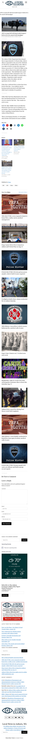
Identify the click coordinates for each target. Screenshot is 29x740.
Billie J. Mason (5, 694)
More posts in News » (23, 192)
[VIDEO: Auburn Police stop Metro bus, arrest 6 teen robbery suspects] (19, 142)
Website (3, 516)
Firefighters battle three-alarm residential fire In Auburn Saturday (14, 300)
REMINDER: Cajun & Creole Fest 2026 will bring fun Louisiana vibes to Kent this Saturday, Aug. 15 (14, 382)
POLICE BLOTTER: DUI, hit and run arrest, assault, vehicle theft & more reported (14, 273)
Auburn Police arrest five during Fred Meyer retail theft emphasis (13, 410)
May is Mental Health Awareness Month (12, 657)
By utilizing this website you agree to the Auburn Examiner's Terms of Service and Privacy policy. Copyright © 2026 (14, 728)
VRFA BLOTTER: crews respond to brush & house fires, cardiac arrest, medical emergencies (14, 218)
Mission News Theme (10, 737)
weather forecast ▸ (14, 577)
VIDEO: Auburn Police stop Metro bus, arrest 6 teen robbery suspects (19, 148)
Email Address (5, 590)
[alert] (14, 548)
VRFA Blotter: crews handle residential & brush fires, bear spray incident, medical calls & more (14, 438)
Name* (3, 506)
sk (2, 680)
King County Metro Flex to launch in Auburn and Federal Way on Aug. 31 (13, 246)
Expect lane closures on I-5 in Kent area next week (14, 354)
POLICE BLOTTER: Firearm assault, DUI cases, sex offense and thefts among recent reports (14, 467)
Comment (4, 488)
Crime (11, 185)
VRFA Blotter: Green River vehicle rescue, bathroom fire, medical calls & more (14, 327)
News (9, 182)
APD (3, 185)
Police (16, 185)
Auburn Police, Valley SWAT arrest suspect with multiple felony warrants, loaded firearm (7, 170)
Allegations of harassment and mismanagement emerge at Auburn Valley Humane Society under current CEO (13, 682)
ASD (7, 185)
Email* (3, 511)
